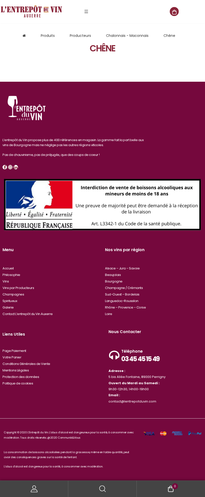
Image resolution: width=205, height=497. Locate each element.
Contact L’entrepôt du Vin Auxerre (27, 314)
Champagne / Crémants (124, 287)
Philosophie (11, 274)
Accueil (8, 268)
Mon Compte (34, 489)
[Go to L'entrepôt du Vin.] (24, 35)
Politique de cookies (17, 383)
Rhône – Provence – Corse (125, 307)
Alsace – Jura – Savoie (122, 268)
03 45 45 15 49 (140, 358)
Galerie (8, 307)
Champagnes (13, 294)
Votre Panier (11, 357)
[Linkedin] (16, 167)
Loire (108, 314)
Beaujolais (113, 274)
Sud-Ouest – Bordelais (122, 294)
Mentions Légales (15, 370)
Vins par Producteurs (18, 287)
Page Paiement (14, 350)
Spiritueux (9, 301)
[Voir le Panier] (174, 12)
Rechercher (102, 489)
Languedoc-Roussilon (121, 301)
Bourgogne (113, 281)
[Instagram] (10, 167)
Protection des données (20, 376)
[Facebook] (4, 167)
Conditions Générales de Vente (26, 363)
